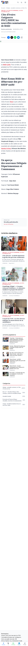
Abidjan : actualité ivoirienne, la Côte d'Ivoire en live (12, 11)
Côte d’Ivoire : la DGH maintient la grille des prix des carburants (13, 256)
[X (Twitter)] (11, 37)
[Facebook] (8, 37)
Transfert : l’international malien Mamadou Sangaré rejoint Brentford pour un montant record (16, 340)
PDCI (11, 102)
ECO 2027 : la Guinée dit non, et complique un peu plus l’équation (17, 374)
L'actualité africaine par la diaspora (11, 637)
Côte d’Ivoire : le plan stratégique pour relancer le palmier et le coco (17, 367)
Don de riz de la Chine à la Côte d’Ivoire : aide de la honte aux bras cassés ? (16, 354)
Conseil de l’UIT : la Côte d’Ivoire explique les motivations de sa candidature (13, 320)
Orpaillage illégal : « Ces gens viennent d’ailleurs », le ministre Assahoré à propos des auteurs (13, 288)
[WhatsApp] (15, 37)
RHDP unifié (6, 64)
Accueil (3, 8)
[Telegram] (18, 37)
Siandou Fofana (6, 148)
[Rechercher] (18, 2)
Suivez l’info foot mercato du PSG (11, 635)
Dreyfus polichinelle (11, 222)
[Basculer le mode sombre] (21, 2)
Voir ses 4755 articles (8, 224)
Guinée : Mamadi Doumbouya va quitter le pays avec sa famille (17, 347)
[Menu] (25, 2)
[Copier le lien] (21, 37)
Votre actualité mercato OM (9, 639)
